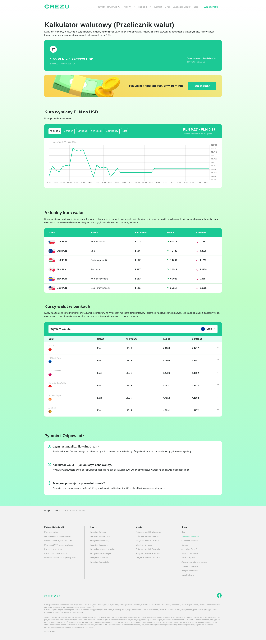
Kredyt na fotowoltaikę (99, 562)
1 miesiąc (82, 131)
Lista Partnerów (188, 575)
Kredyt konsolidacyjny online (102, 549)
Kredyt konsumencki (99, 558)
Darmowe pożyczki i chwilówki (57, 536)
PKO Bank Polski (54, 358)
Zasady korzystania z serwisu (194, 562)
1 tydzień (68, 131)
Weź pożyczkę (202, 86)
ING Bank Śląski (54, 395)
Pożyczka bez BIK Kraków (147, 536)
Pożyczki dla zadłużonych (55, 553)
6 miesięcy (96, 131)
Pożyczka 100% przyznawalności (58, 545)
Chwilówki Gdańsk (144, 545)
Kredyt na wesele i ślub (100, 536)
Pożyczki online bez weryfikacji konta (60, 558)
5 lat (124, 131)
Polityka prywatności (190, 566)
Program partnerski (189, 553)
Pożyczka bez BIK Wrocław (147, 558)
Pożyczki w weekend (53, 549)
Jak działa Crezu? (189, 549)
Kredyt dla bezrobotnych (100, 553)
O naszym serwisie (189, 540)
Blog (183, 532)
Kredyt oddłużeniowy (99, 545)
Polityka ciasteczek (189, 570)
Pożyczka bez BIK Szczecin (148, 549)
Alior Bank (52, 408)
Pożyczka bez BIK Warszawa (148, 532)
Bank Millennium (54, 371)
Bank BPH (52, 346)
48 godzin (55, 131)
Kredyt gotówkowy (98, 532)
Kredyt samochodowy (99, 540)
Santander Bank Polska (57, 383)
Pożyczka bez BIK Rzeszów (148, 553)
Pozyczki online (51, 532)
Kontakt (184, 545)
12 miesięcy (112, 131)
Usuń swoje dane (189, 558)
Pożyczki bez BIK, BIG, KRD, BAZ (59, 540)
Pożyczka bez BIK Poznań (147, 540)
